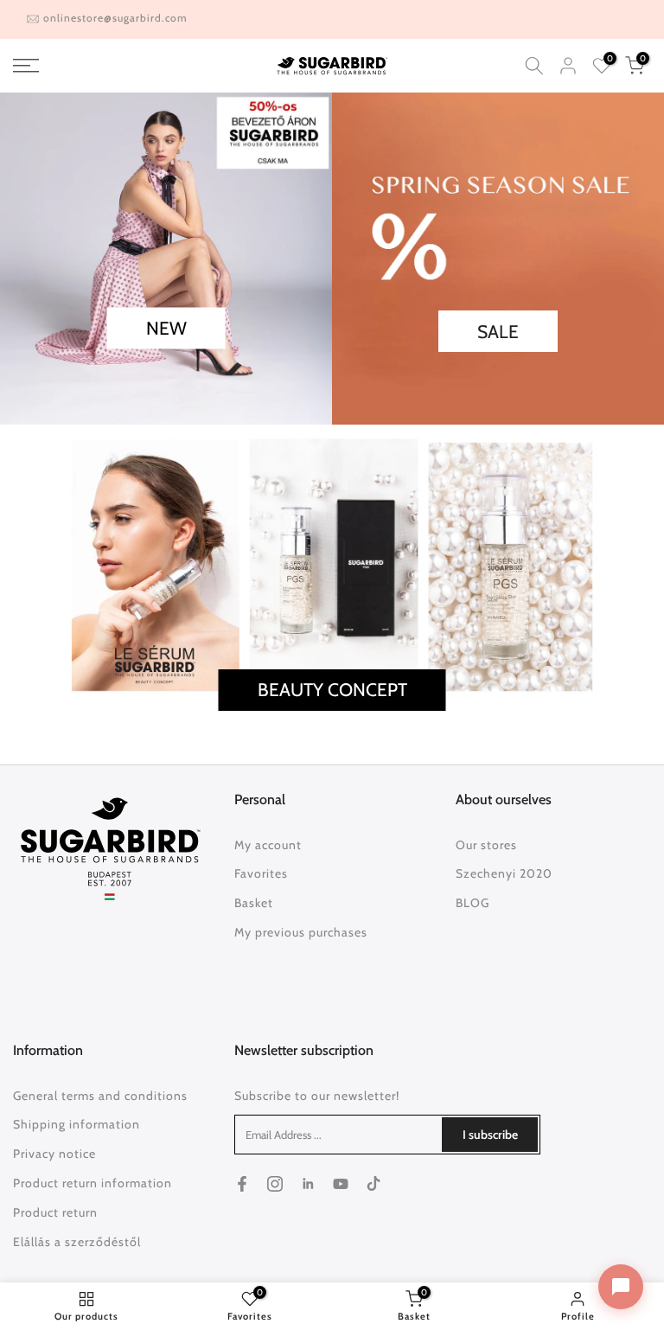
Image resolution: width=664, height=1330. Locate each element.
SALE (498, 331)
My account (268, 845)
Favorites (261, 873)
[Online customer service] (620, 1286)
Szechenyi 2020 (504, 873)
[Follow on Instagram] (275, 1183)
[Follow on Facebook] (242, 1183)
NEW (166, 328)
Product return (55, 1212)
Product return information (92, 1183)
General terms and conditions (100, 1095)
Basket (253, 903)
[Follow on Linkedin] (308, 1183)
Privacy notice (54, 1153)
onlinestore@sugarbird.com (115, 17)
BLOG (472, 903)
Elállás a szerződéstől (77, 1242)
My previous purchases (300, 932)
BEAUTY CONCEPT (332, 690)
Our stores (486, 845)
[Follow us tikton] (373, 1183)
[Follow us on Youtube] (340, 1183)
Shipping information (76, 1124)
